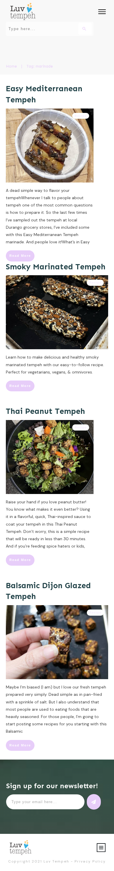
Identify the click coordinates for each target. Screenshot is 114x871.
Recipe (81, 116)
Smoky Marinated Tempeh (56, 266)
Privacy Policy (90, 861)
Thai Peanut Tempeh (45, 411)
